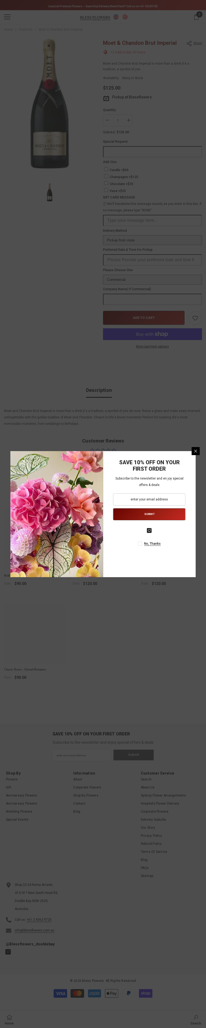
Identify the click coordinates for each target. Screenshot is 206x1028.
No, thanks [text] (152, 544)
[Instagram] (149, 530)
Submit (149, 514)
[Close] (196, 451)
